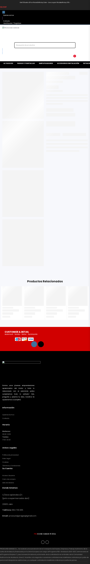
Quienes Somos (8, 415)
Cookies (5, 462)
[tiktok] (7, 12)
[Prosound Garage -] (17, 34)
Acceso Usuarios (8, 476)
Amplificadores (46, 63)
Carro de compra (8, 479)
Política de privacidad (10, 455)
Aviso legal (6, 458)
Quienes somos (8, 15)
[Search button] (71, 45)
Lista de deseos (8, 483)
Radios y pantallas (26, 63)
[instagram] (3, 12)
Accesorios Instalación (68, 63)
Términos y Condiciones (11, 466)
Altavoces (8, 63)
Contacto (6, 21)
